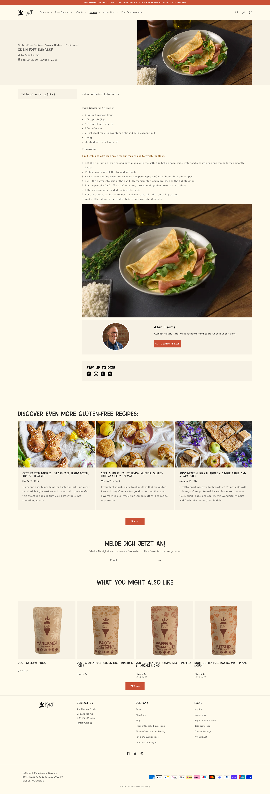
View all (135, 521)
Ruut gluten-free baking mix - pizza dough (221, 664)
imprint (198, 709)
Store (138, 709)
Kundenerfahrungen (146, 742)
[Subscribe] (159, 560)
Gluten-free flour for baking (150, 731)
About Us (141, 715)
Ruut (130, 787)
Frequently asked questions (150, 725)
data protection (203, 725)
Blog (138, 720)
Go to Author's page (167, 344)
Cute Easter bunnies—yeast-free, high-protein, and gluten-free (55, 474)
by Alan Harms (30, 55)
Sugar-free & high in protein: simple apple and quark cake (213, 474)
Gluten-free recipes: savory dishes (40, 45)
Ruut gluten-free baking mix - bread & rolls (105, 664)
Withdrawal (201, 736)
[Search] (236, 12)
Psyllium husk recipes (147, 736)
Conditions (200, 715)
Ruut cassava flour (32, 662)
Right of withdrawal (205, 720)
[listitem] (89, 374)
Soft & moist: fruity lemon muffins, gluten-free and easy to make (132, 474)
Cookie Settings (203, 731)
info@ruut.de (84, 723)
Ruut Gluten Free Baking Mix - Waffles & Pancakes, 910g (164, 664)
